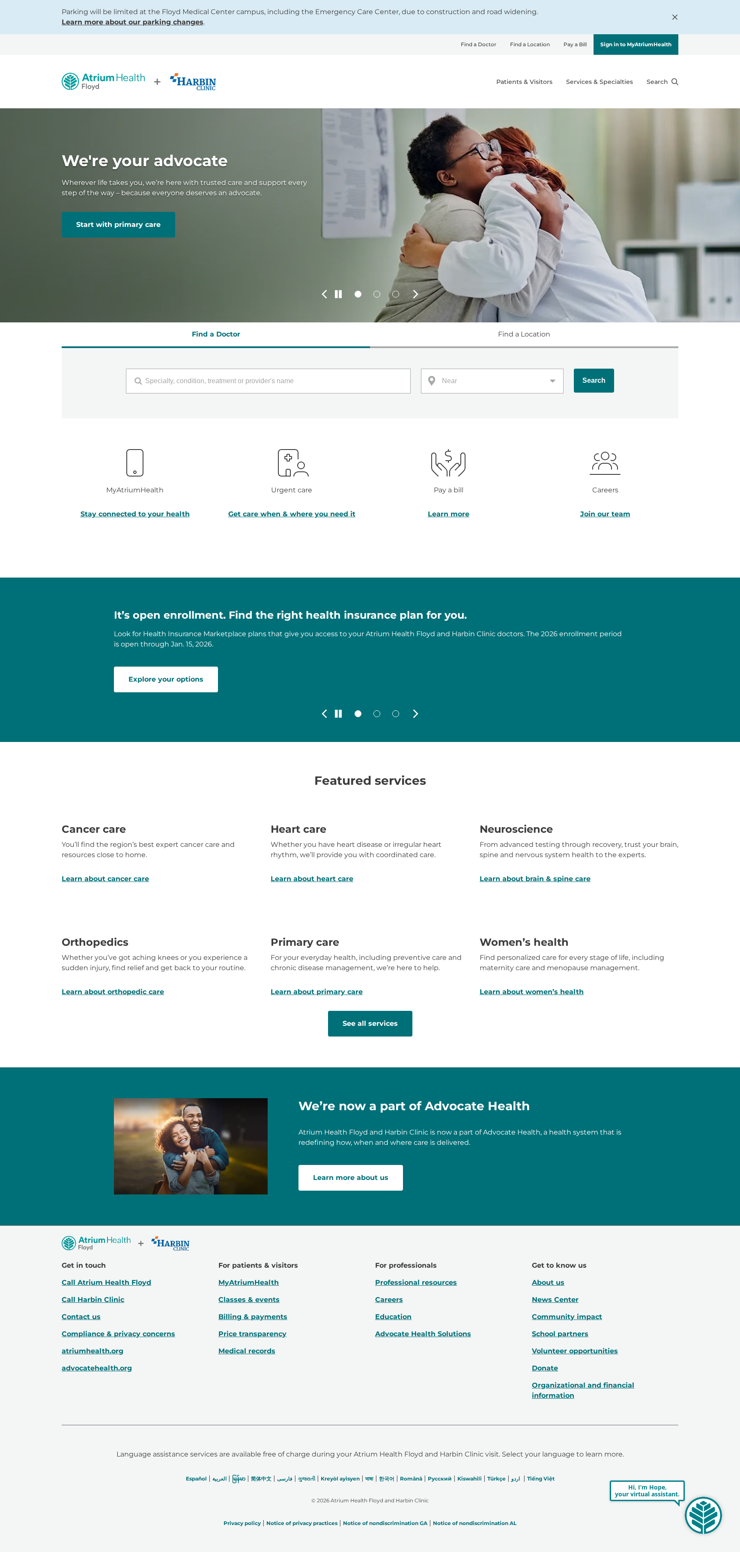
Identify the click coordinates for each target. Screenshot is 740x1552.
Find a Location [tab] (524, 334)
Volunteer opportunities (575, 1351)
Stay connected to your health (135, 514)
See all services (370, 1023)
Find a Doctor (478, 44)
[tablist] (370, 335)
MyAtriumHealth (248, 1282)
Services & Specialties (599, 82)
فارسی (284, 1478)
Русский (440, 1478)
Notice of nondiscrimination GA (385, 1523)
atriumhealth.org (92, 1351)
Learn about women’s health (532, 992)
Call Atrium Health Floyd (106, 1282)
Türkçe (496, 1478)
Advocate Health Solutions (423, 1334)
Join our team (605, 514)
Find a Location (530, 44)
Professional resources (416, 1282)
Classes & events (249, 1300)
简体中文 (261, 1478)
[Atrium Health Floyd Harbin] (139, 81)
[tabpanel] (370, 383)
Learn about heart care (312, 879)
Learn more (448, 514)
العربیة (219, 1478)
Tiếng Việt (541, 1478)
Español (196, 1478)
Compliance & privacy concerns (118, 1334)
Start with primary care (118, 224)
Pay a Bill (575, 44)
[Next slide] (415, 294)
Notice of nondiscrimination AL (474, 1523)
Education (393, 1317)
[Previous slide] (324, 294)
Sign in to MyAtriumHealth (635, 44)
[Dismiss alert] (674, 17)
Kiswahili (469, 1478)
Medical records (246, 1351)
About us (548, 1282)
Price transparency (252, 1334)
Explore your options (165, 679)
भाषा (369, 1478)
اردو (515, 1478)
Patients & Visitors (524, 82)
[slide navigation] (358, 294)
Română (411, 1478)
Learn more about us (350, 1178)
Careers (389, 1300)
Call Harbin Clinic (93, 1300)
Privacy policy (242, 1523)
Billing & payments (252, 1317)
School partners (560, 1334)
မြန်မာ (238, 1478)
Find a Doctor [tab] (216, 334)
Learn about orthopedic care (113, 992)
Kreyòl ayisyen (340, 1478)
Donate (545, 1368)
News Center (555, 1300)
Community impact (567, 1317)
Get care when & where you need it (291, 514)
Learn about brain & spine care (535, 879)
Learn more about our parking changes (132, 22)
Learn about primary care (317, 992)
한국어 (386, 1478)
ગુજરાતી (306, 1478)
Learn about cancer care (105, 879)
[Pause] (338, 294)
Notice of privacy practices (301, 1523)
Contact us (81, 1317)
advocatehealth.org (97, 1368)
